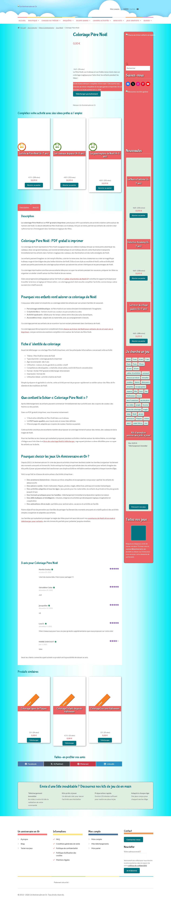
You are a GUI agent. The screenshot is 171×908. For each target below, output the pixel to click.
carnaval (145, 373)
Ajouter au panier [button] (34, 185)
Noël (134, 414)
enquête (130, 387)
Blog (23, 844)
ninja (128, 414)
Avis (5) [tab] (36, 207)
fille (135, 391)
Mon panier (96, 848)
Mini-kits (117, 20)
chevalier (145, 378)
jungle (138, 405)
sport (129, 423)
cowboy (130, 382)
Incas (139, 396)
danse (137, 382)
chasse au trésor (133, 378)
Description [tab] (24, 207)
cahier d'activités (133, 373)
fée (146, 391)
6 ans (141, 359)
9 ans (135, 364)
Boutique (32, 20)
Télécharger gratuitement (87, 94)
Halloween (131, 396)
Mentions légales (63, 860)
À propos (24, 839)
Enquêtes (67, 20)
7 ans (147, 359)
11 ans (129, 368)
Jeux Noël (59, 28)
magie (145, 409)
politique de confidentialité (137, 866)
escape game (140, 387)
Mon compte (114, 9)
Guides (147, 20)
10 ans (141, 364)
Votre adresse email (132, 851)
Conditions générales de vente (68, 844)
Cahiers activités (101, 20)
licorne (145, 405)
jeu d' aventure (132, 400)
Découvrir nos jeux (138, 507)
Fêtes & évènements (46, 28)
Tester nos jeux (27, 848)
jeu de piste (144, 400)
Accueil (22, 20)
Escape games (82, 20)
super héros (137, 423)
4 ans (129, 359)
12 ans (136, 368)
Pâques (139, 418)
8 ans (129, 364)
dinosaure (145, 382)
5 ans (135, 359)
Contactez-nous (133, 839)
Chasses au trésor (50, 20)
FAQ (58, 839)
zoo (145, 423)
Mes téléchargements (100, 844)
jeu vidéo (130, 405)
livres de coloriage (134, 409)
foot (141, 391)
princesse (130, 418)
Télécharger (34, 740)
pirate (141, 414)
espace (129, 391)
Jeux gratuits (132, 20)
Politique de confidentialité (67, 848)
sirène (146, 418)
